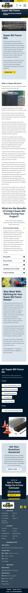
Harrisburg (4, 536)
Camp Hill (4, 528)
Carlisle (4, 530)
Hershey (4, 538)
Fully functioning (8, 272)
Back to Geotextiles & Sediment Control (12, 14)
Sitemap (9, 589)
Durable (5, 264)
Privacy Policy (17, 589)
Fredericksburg (5, 533)
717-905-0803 (9, 348)
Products (14, 513)
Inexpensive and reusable (11, 268)
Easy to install (7, 261)
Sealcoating (5, 513)
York (13, 538)
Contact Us (20, 1)
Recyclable (6, 257)
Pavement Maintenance (5, 521)
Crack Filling (5, 515)
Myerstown (15, 536)
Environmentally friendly (11, 228)
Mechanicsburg (16, 533)
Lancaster (14, 528)
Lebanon (14, 530)
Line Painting (5, 518)
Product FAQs (12, 469)
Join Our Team (6, 1)
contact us (18, 350)
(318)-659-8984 (15, 491)
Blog (13, 515)
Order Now (8, 72)
